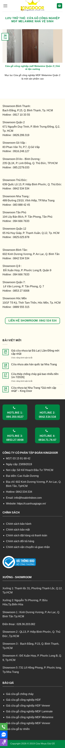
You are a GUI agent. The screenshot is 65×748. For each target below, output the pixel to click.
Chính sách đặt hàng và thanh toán (26, 535)
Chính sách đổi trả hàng (20, 541)
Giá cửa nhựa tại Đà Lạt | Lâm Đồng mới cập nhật (35, 352)
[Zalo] (4, 734)
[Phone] (4, 726)
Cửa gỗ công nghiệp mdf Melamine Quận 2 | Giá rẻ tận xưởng (32, 67)
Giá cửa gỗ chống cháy (20, 694)
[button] (5, 5)
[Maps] (4, 742)
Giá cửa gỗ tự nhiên (18, 729)
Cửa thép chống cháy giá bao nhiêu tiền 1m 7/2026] (34, 376)
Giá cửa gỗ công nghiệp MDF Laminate (29, 711)
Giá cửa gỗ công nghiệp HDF (23, 699)
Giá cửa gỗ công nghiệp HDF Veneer (28, 705)
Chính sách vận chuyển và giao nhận (28, 547)
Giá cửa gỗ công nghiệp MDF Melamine (29, 717)
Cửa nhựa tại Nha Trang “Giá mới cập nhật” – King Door (33, 389)
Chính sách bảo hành (18, 523)
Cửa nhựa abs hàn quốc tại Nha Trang (34, 364)
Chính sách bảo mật (18, 529)
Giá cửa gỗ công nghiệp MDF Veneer (28, 723)
